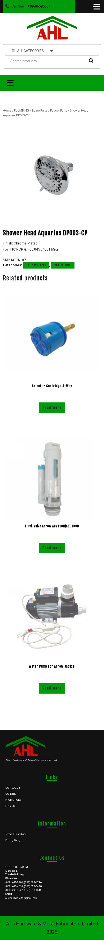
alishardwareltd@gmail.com (21, 898)
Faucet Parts (58, 110)
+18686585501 (38, 5)
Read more (52, 408)
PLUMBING (21, 110)
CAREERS (10, 793)
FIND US (10, 806)
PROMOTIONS (13, 800)
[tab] (96, 6)
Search (90, 60)
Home (7, 110)
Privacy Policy (13, 840)
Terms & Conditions (16, 834)
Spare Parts (39, 110)
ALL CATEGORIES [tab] (30, 51)
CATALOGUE (12, 787)
